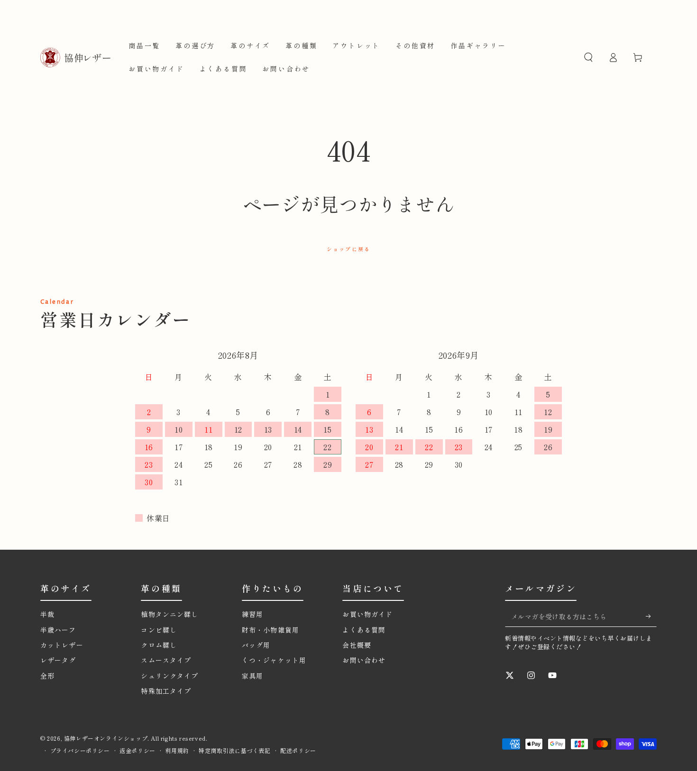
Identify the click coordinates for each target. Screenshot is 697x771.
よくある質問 (363, 630)
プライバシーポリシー (80, 750)
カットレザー (61, 645)
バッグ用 (256, 645)
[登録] (651, 616)
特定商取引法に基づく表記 (234, 750)
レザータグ (58, 660)
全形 (47, 675)
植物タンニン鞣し (173, 614)
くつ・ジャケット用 (274, 660)
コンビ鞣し (159, 630)
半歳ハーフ (58, 630)
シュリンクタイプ (169, 675)
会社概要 (356, 645)
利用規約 (177, 750)
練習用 (252, 614)
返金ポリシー (137, 750)
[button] (588, 57)
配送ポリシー (298, 750)
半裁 (47, 614)
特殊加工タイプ (166, 691)
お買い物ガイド (367, 614)
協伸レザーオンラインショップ (105, 738)
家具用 (252, 675)
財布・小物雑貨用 (270, 630)
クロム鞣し (159, 645)
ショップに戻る (348, 249)
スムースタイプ (166, 660)
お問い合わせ (363, 660)
